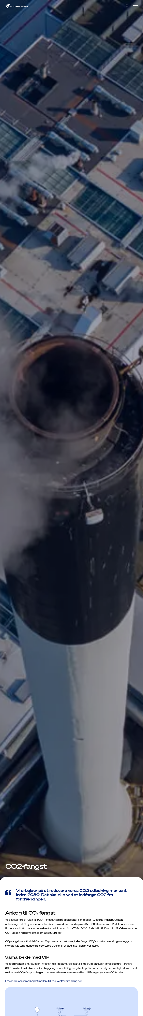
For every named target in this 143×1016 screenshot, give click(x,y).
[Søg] (126, 6)
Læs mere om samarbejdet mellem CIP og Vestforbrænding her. (43, 981)
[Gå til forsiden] (16, 5)
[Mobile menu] (134, 6)
